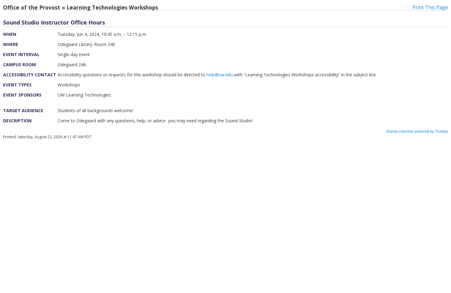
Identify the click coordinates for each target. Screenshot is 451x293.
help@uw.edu (219, 75)
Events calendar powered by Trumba (417, 131)
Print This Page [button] (430, 7)
